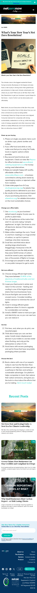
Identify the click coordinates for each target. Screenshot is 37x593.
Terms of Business (20, 574)
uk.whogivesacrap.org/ (14, 188)
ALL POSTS (4, 27)
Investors (32, 560)
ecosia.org (13, 211)
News (33, 552)
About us (20, 552)
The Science (19, 554)
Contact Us (31, 562)
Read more (16, 3)
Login (19, 569)
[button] (33, 10)
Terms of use (5, 574)
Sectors (21, 557)
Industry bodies (30, 557)
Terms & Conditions (27, 539)
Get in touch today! (24, 383)
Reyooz (32, 159)
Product (21, 560)
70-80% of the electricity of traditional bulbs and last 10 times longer (19, 279)
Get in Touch (29, 569)
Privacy (4, 540)
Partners (32, 554)
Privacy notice (12, 574)
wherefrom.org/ (11, 198)
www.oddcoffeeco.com (14, 175)
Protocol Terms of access (29, 574)
